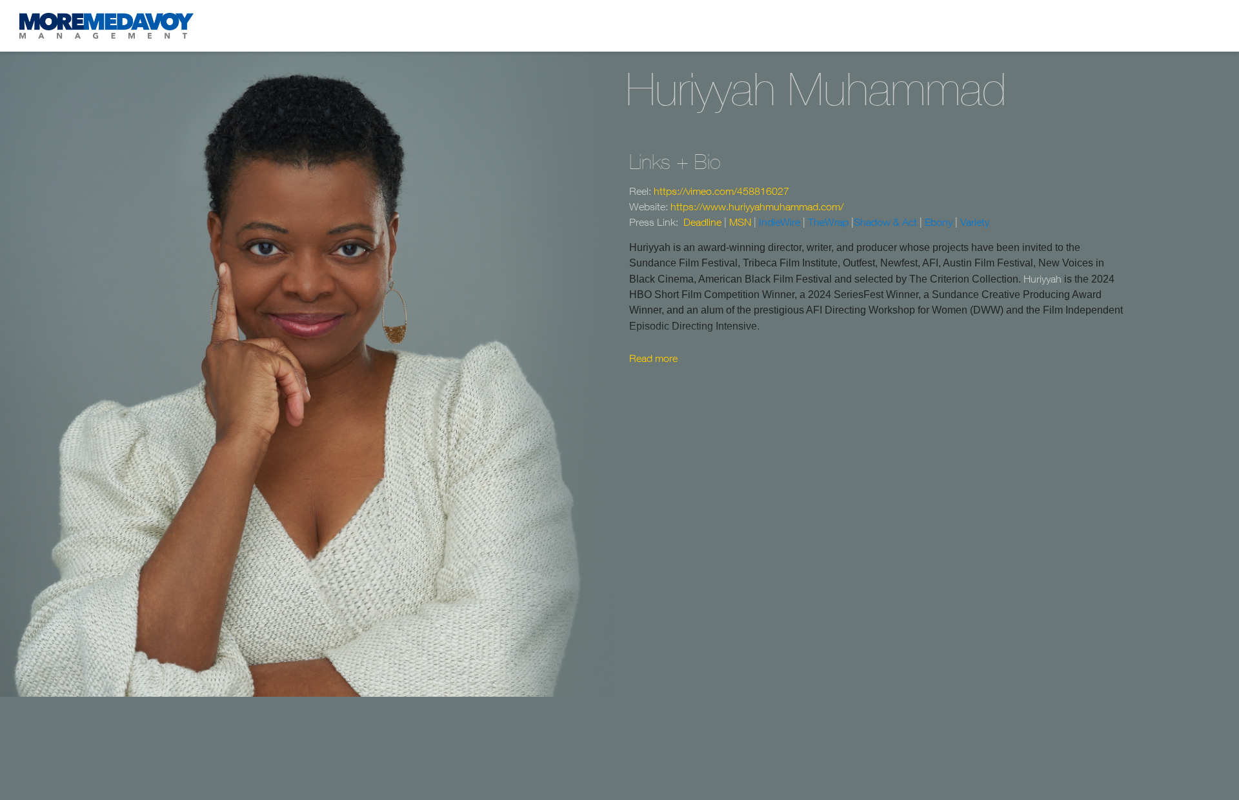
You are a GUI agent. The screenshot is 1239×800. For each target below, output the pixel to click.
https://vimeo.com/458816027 (721, 191)
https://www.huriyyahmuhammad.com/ (756, 206)
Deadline (702, 222)
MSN (740, 222)
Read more (653, 358)
